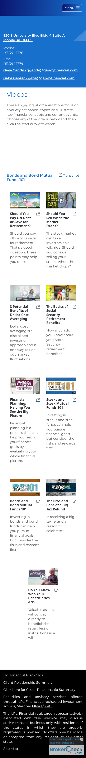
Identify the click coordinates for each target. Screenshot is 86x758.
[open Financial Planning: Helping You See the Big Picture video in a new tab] (37, 400)
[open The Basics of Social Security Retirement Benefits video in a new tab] (73, 307)
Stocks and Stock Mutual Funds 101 (57, 404)
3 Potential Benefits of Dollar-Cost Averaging (19, 313)
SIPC (48, 706)
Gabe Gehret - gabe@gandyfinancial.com (39, 78)
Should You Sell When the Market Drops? (57, 220)
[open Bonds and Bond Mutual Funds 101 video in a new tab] (37, 501)
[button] (72, 8)
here (16, 690)
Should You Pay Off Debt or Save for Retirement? (20, 220)
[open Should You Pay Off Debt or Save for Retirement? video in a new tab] (37, 214)
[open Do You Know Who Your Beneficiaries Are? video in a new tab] (55, 590)
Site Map (10, 749)
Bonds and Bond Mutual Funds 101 (21, 505)
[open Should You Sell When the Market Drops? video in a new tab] (73, 214)
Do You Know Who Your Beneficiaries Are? (39, 596)
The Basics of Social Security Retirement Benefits (57, 315)
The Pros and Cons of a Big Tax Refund (57, 505)
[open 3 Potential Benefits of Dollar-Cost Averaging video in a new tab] (37, 307)
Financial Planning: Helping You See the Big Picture (20, 408)
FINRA (37, 706)
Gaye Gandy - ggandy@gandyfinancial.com (40, 70)
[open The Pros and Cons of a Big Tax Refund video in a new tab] (73, 501)
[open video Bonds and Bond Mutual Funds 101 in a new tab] (60, 175)
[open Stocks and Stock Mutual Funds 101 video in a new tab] (73, 400)
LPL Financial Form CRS (23, 675)
